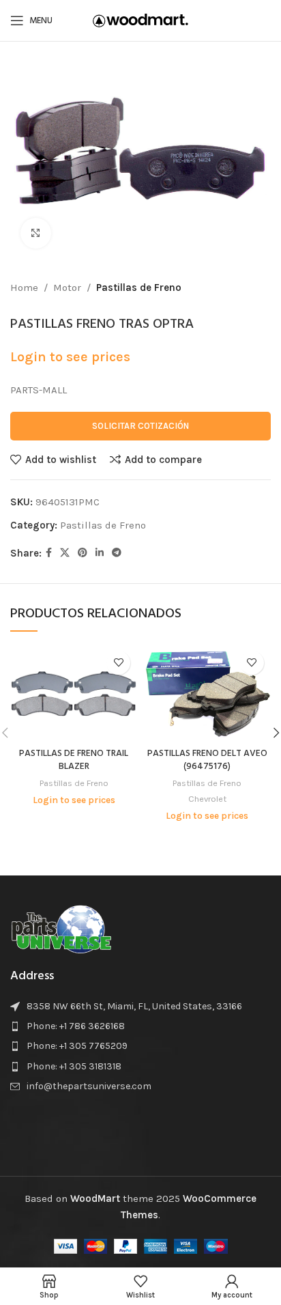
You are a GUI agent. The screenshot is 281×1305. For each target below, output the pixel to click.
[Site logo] (140, 20)
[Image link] (61, 927)
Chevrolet (207, 799)
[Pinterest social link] (82, 553)
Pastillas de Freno (138, 287)
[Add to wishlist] (118, 663)
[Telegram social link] (116, 553)
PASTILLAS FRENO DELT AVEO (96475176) (207, 760)
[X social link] (65, 553)
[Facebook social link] (49, 553)
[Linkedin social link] (99, 553)
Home (24, 287)
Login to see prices (70, 357)
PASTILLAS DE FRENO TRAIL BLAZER (73, 760)
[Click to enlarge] (35, 233)
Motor (67, 287)
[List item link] (140, 1026)
